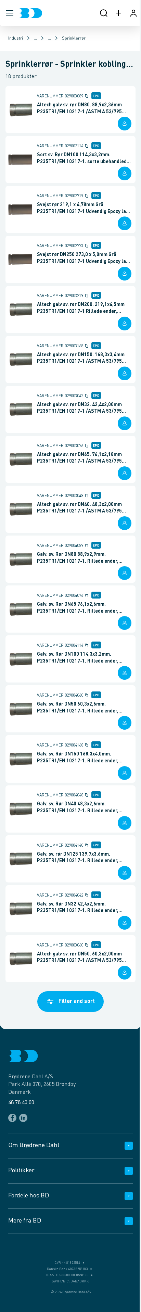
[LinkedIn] (23, 1118)
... (35, 38)
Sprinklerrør (74, 38)
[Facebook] (12, 1118)
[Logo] (30, 13)
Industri (15, 38)
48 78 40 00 (21, 1102)
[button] (9, 13)
